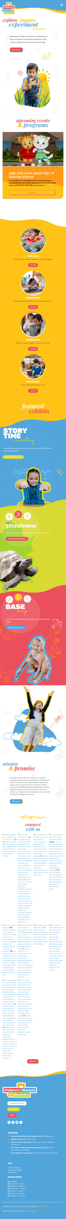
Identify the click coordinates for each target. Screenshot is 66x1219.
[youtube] (16, 1122)
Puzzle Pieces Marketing (29, 1211)
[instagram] (13, 1122)
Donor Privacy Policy (44, 1206)
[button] (4, 169)
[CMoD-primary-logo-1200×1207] (8, 2)
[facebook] (9, 1122)
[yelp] (20, 1122)
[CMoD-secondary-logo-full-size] (20, 1083)
